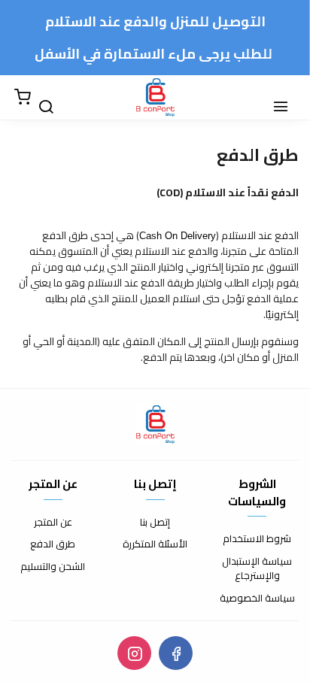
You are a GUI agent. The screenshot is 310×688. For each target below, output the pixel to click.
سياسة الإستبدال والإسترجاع (257, 568)
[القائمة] (287, 97)
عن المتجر (53, 522)
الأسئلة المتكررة (155, 544)
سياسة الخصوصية (257, 598)
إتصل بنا (155, 522)
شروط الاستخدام (257, 539)
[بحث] (52, 97)
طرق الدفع (52, 544)
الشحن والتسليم (52, 566)
